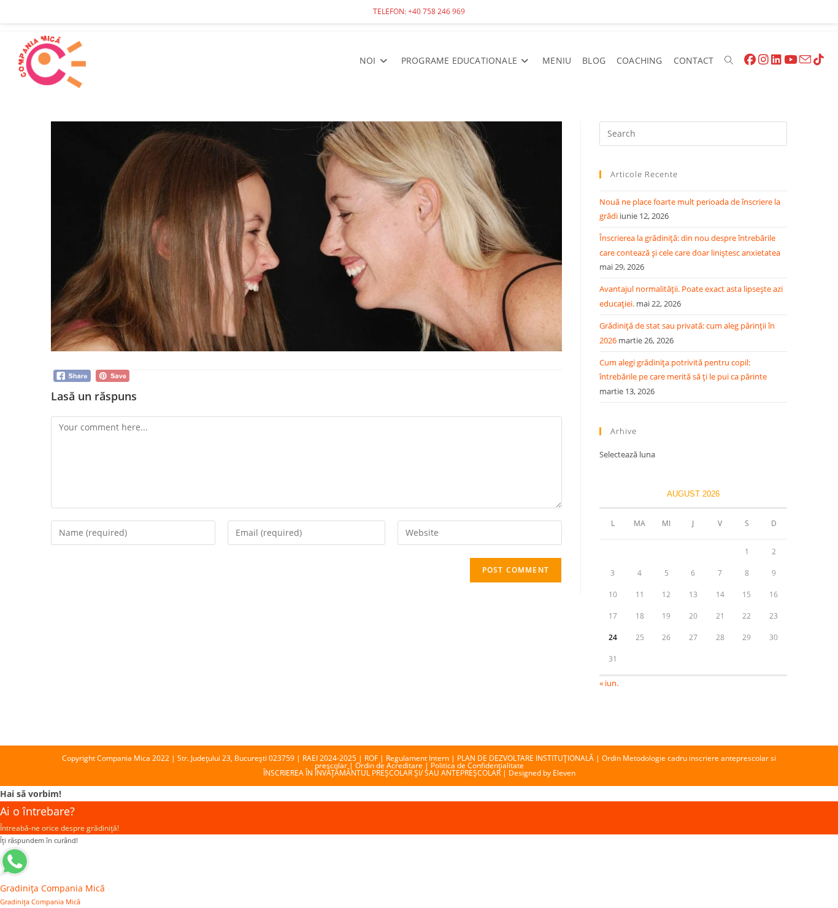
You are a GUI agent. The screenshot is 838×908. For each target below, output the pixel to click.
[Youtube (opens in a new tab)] (790, 59)
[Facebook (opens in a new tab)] (750, 59)
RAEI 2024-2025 (329, 758)
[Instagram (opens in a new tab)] (763, 59)
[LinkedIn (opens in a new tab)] (776, 59)
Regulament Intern (417, 758)
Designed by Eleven (542, 773)
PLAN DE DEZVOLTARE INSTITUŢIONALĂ (525, 758)
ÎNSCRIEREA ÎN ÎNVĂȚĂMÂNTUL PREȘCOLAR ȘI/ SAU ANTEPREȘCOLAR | (386, 773)
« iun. (608, 683)
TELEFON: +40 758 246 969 (419, 11)
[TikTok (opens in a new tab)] (819, 59)
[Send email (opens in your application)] (805, 60)
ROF (371, 758)
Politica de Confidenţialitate (477, 765)
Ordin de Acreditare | (393, 765)
